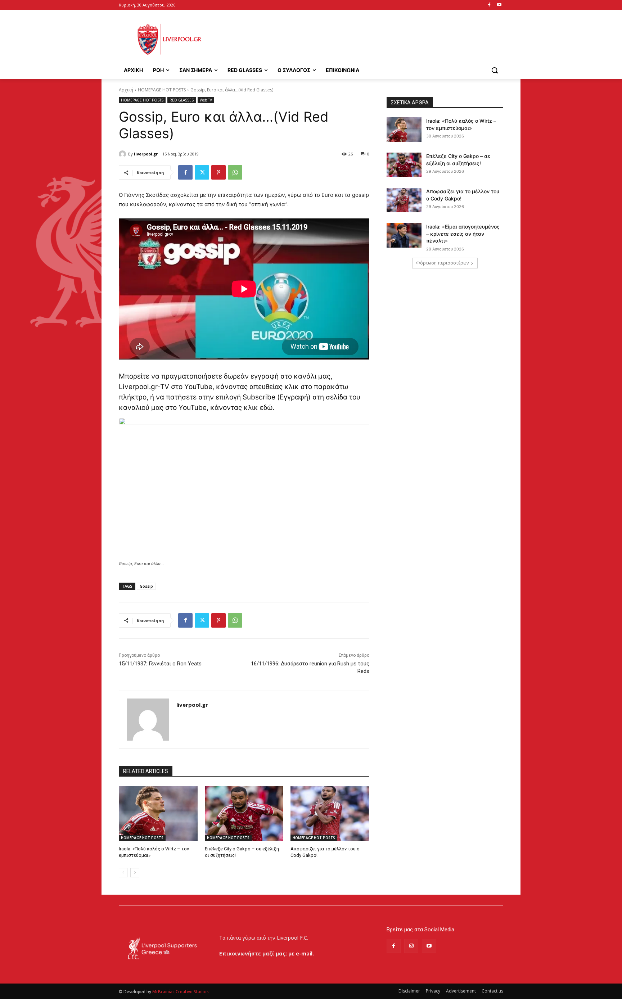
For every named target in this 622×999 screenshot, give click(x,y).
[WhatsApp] (235, 172)
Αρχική (126, 90)
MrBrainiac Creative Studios (180, 991)
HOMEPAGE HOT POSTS (162, 90)
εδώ (266, 407)
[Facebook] (489, 5)
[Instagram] (411, 946)
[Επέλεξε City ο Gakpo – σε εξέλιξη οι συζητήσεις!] (244, 813)
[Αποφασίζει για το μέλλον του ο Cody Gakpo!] (329, 813)
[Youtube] (499, 5)
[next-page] (134, 872)
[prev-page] (123, 872)
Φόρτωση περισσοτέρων (442, 263)
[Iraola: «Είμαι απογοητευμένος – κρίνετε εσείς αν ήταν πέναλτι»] (404, 235)
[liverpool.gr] (123, 154)
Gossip (146, 586)
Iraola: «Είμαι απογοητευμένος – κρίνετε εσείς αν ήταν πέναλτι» (463, 233)
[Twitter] (202, 172)
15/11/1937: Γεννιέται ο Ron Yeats (160, 663)
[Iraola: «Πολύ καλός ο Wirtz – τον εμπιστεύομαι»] (158, 813)
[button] (494, 70)
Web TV (206, 100)
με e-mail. (301, 953)
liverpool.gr (146, 154)
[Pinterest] (218, 172)
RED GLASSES (182, 100)
